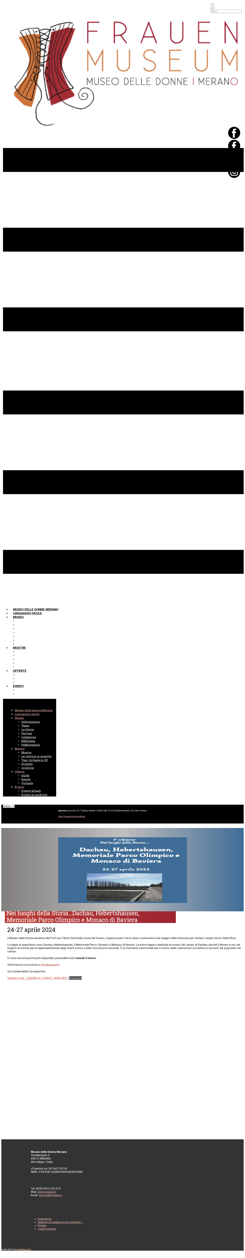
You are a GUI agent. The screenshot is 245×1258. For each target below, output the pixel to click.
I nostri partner (47, 1228)
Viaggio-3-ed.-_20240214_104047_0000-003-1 (38, 978)
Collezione (25, 636)
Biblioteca (25, 640)
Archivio (23, 667)
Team (20, 625)
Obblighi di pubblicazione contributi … (61, 1222)
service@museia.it (50, 1195)
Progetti (24, 663)
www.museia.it (47, 1192)
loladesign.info (23, 1249)
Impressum (45, 1218)
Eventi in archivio (31, 694)
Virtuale (23, 682)
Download (75, 978)
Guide (20, 674)
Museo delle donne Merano (35, 609)
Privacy (42, 1225)
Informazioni (27, 621)
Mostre (19, 648)
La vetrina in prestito (35, 655)
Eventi (18, 686)
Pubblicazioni (27, 644)
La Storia (24, 628)
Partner (23, 632)
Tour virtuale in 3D (32, 659)
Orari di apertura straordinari (71, 816)
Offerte (19, 671)
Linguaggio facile (27, 613)
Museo (18, 617)
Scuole (22, 678)
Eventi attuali (28, 690)
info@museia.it (50, 964)
